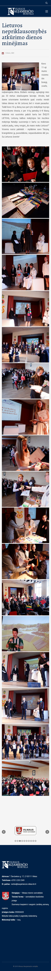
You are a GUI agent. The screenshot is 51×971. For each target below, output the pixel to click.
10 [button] (35, 841)
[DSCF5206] (25, 308)
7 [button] (29, 841)
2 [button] (17, 841)
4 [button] (22, 841)
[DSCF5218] (25, 272)
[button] (4, 832)
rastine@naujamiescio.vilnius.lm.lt (23, 884)
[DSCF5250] (25, 381)
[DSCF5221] (25, 236)
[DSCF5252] (25, 453)
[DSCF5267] (25, 742)
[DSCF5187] (25, 597)
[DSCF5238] (25, 525)
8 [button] (31, 841)
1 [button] (15, 841)
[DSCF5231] (25, 489)
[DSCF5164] (25, 200)
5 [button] (24, 841)
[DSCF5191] (25, 345)
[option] (27, 831)
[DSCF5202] (25, 634)
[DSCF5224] (25, 561)
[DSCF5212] (25, 706)
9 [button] (33, 841)
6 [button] (26, 841)
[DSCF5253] (25, 417)
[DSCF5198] (25, 670)
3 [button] (20, 841)
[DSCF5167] (25, 164)
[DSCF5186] (25, 778)
